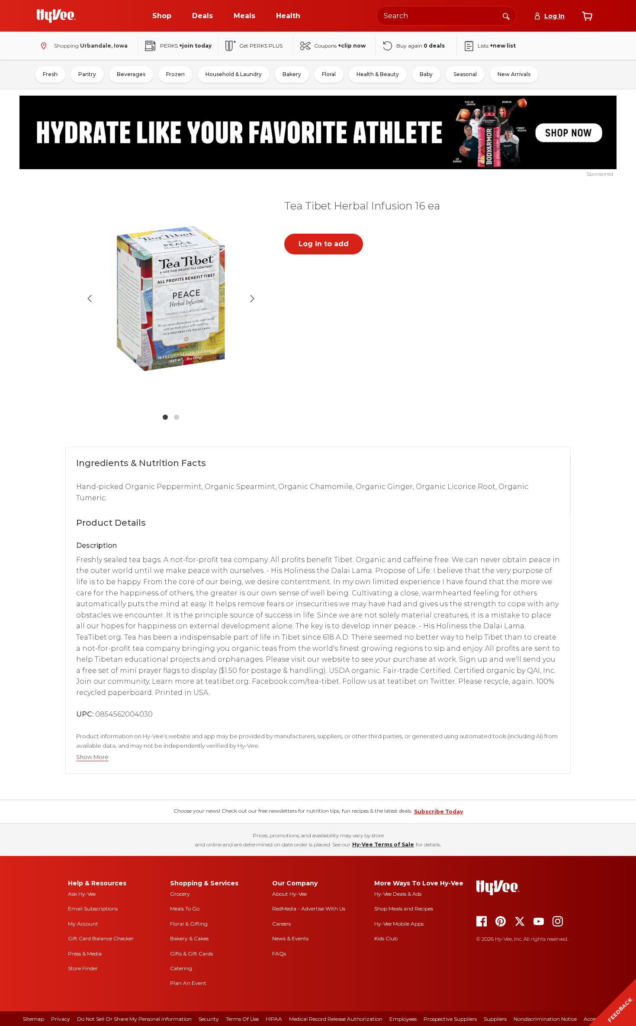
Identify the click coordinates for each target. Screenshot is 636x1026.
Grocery (180, 894)
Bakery (292, 74)
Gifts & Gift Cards (191, 953)
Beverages (131, 74)
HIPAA (274, 1019)
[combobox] (446, 16)
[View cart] (587, 16)
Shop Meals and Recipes (403, 908)
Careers (281, 923)
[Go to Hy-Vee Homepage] (56, 16)
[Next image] (252, 298)
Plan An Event (188, 983)
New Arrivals (514, 74)
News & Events (290, 938)
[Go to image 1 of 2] (165, 417)
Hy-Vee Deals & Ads (397, 894)
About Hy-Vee (289, 894)
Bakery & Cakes (189, 938)
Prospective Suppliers (450, 1019)
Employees (403, 1019)
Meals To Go (184, 908)
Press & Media (85, 953)
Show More (92, 757)
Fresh (50, 74)
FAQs (279, 953)
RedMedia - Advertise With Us (308, 908)
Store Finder (83, 968)
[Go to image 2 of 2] (176, 417)
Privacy (60, 1019)
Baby (426, 74)
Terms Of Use (242, 1019)
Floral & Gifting (189, 923)
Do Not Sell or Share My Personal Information (134, 1019)
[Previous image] (89, 298)
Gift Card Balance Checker (101, 938)
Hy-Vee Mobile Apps (399, 923)
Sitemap (33, 1019)
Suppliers (495, 1019)
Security (209, 1019)
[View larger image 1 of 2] (171, 298)
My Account (83, 923)
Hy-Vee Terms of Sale (383, 844)
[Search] (506, 15)
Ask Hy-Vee (82, 894)
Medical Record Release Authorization (335, 1019)
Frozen (175, 74)
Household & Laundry (234, 74)
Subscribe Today (438, 811)
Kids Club (386, 938)
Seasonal (465, 74)
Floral (329, 74)
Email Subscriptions (93, 908)
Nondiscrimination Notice (545, 1019)
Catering (181, 968)
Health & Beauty (378, 74)
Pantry (87, 74)
